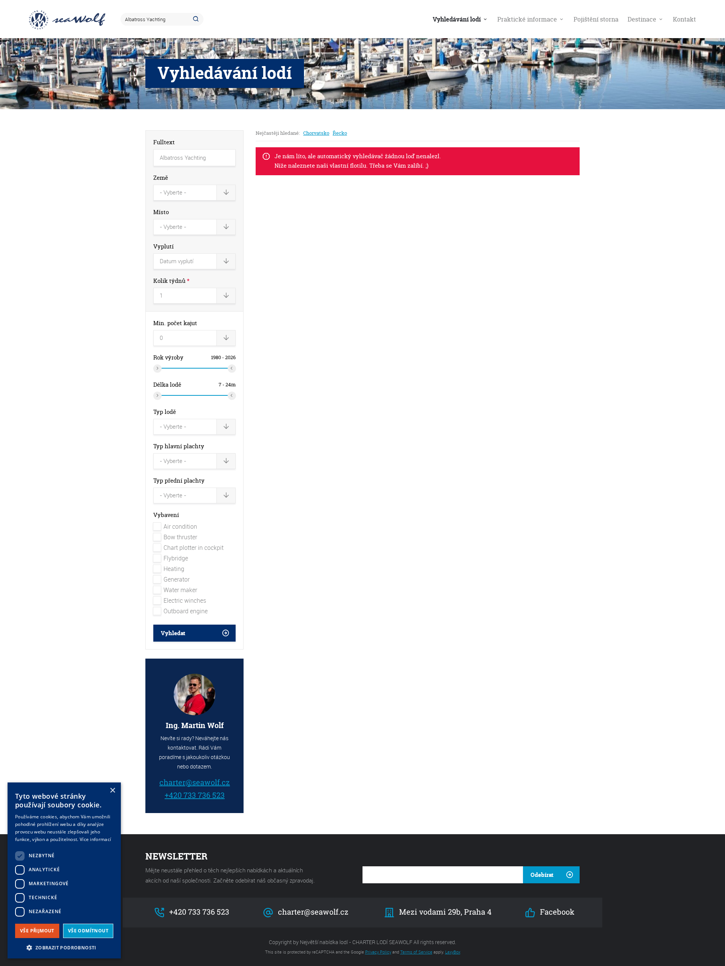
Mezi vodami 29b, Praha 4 (445, 912)
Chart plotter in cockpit (194, 547)
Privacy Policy (378, 952)
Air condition (180, 526)
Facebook (556, 912)
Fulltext (164, 142)
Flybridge (176, 558)
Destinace (643, 19)
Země (160, 178)
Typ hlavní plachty (178, 446)
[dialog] (64, 870)
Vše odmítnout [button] (88, 930)
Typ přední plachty (179, 481)
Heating (174, 569)
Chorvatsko (316, 133)
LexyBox (452, 952)
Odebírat (542, 875)
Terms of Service (416, 952)
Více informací (95, 839)
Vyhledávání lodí (457, 19)
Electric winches (185, 600)
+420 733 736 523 (194, 795)
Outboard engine (186, 611)
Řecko (340, 133)
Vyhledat (173, 633)
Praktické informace (527, 19)
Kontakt (684, 19)
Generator (177, 579)
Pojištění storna (596, 19)
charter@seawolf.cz (194, 782)
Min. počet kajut (175, 323)
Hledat (197, 19)
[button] (64, 947)
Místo (161, 212)
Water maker (180, 590)
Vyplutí (163, 246)
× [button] (112, 790)
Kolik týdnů (171, 281)
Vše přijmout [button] (37, 930)
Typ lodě (164, 412)
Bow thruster (180, 537)
